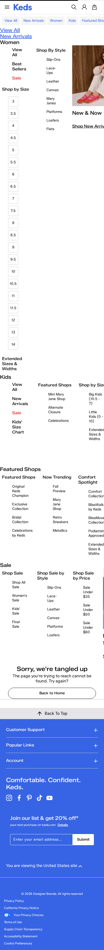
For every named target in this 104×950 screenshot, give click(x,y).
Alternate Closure (55, 409)
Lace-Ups (51, 70)
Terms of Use (13, 922)
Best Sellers (19, 66)
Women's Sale (19, 597)
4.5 (13, 138)
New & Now (87, 113)
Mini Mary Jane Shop (56, 396)
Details (63, 825)
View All (11, 20)
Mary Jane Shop (57, 504)
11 (13, 296)
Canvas (52, 90)
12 (13, 320)
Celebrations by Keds (22, 532)
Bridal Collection (20, 519)
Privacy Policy (14, 901)
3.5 (13, 113)
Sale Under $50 (88, 610)
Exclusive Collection (20, 506)
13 (13, 332)
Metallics (60, 530)
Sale (16, 78)
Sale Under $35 (88, 592)
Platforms (54, 112)
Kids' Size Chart (18, 427)
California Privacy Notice (21, 908)
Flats (50, 129)
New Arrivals (33, 20)
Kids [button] (72, 20)
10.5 (13, 284)
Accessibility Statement (20, 936)
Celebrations (58, 421)
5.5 (13, 162)
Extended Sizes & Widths (12, 363)
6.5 (13, 186)
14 (13, 344)
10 (13, 271)
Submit (83, 839)
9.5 (13, 259)
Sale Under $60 (88, 627)
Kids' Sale (16, 611)
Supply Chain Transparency (23, 929)
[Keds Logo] (23, 6)
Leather (52, 81)
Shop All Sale (18, 584)
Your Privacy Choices (28, 915)
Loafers (52, 120)
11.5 (13, 308)
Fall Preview (59, 488)
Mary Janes (51, 100)
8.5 (13, 235)
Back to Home (52, 693)
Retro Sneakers (60, 519)
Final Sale (16, 624)
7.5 (13, 211)
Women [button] (56, 20)
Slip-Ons (53, 59)
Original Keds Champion (20, 491)
